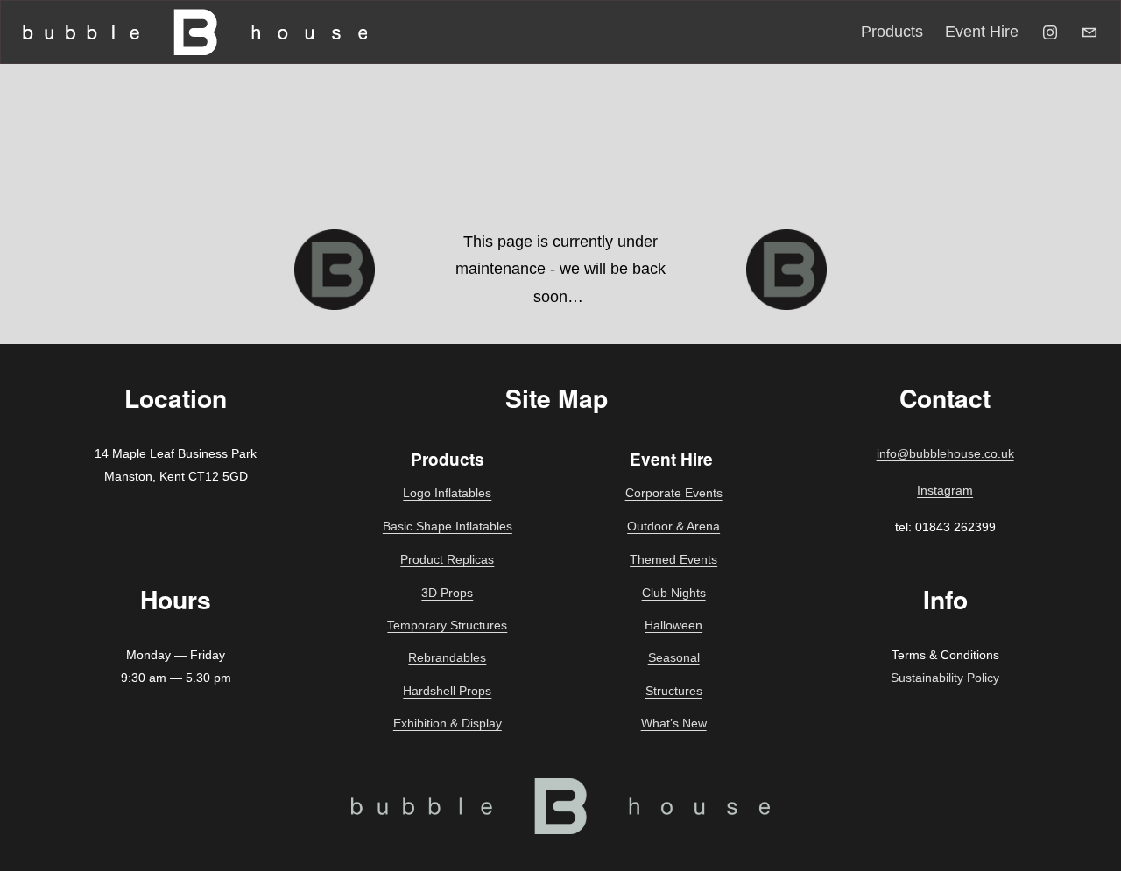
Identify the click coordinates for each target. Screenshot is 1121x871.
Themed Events (673, 559)
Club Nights (674, 593)
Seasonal (674, 657)
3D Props (447, 593)
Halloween (673, 625)
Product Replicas (447, 559)
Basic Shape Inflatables (447, 526)
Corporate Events (674, 493)
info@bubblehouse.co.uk (945, 453)
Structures (673, 691)
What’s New (674, 723)
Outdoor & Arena (673, 526)
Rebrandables (447, 657)
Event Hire (982, 31)
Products (892, 31)
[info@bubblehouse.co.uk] (1089, 32)
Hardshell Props (447, 691)
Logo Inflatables (447, 493)
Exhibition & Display (447, 723)
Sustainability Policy (945, 678)
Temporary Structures (447, 625)
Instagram (945, 490)
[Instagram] (1050, 32)
